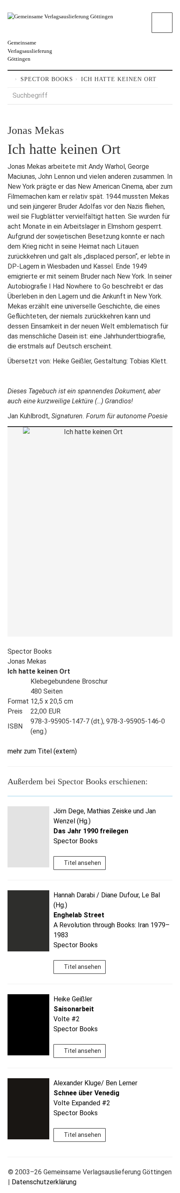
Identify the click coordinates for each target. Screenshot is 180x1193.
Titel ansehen (82, 863)
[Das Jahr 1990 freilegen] (28, 836)
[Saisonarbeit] (28, 1024)
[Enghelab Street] (28, 920)
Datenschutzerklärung (44, 1182)
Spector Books (46, 79)
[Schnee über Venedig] (28, 1108)
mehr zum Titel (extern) (42, 751)
